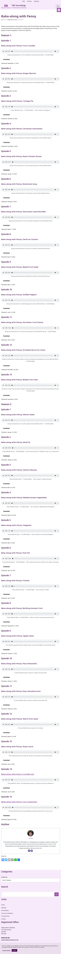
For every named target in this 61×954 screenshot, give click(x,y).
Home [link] (3, 905)
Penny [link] (4, 19)
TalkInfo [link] (36, 1)
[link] (59, 10)
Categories (4, 877)
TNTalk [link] (29, 1)
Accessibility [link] (5, 910)
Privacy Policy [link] (5, 916)
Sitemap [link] (3, 908)
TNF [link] (23, 1)
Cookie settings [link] (6, 950)
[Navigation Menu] (58, 6)
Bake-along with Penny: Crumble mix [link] (17, 774)
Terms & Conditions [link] (7, 913)
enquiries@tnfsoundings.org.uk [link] (9, 940)
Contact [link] (3, 919)
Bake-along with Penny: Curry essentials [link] (19, 802)
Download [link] (6, 59)
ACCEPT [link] (14, 950)
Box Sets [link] (21, 19)
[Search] (56, 894)
